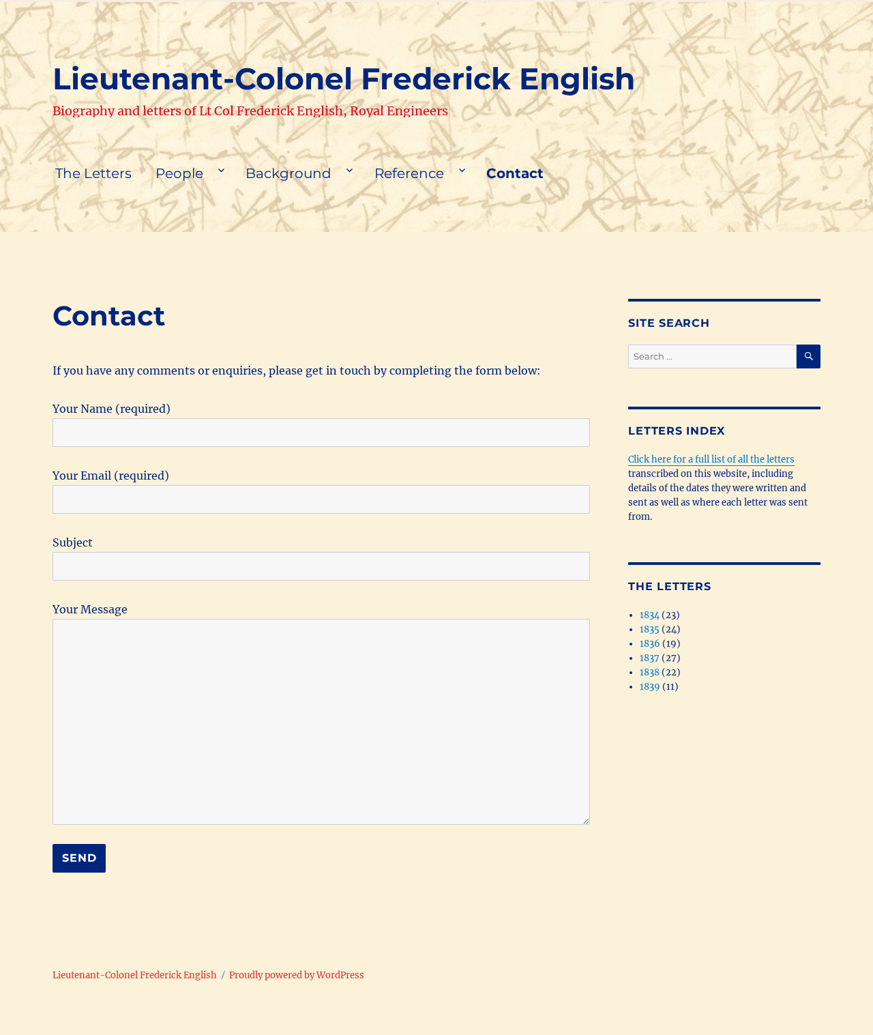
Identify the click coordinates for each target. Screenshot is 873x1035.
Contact (515, 173)
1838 (650, 672)
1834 (650, 615)
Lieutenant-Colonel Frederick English (344, 78)
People (179, 173)
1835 (650, 629)
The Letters (93, 173)
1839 (650, 687)
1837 (650, 658)
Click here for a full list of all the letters (711, 459)
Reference (409, 173)
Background (288, 173)
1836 (650, 644)
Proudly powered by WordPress (296, 975)
